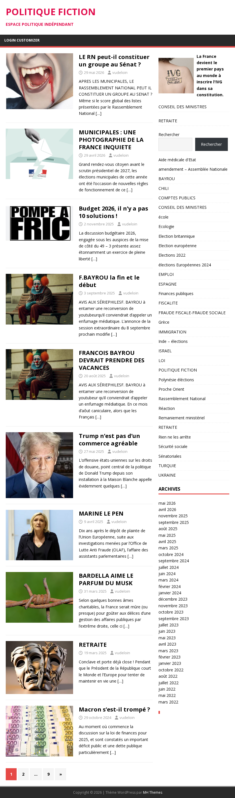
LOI (161, 360)
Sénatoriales (169, 456)
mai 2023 (167, 637)
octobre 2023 (170, 612)
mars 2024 (168, 580)
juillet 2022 (168, 682)
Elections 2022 (171, 255)
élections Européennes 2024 (184, 265)
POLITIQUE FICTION (177, 370)
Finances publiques (175, 293)
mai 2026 (167, 503)
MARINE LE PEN (101, 513)
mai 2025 (167, 535)
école (163, 217)
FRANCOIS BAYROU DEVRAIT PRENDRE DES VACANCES (111, 360)
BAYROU (166, 178)
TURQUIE (167, 465)
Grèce (163, 322)
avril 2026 (167, 509)
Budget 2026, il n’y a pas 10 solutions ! (113, 212)
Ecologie (166, 226)
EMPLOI (166, 274)
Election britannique (176, 236)
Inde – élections (173, 341)
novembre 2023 (173, 605)
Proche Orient (171, 389)
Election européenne (177, 245)
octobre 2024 (170, 554)
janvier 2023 (169, 663)
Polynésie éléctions (176, 379)
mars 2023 (168, 650)
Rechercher (168, 134)
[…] (98, 113)
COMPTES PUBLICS (176, 198)
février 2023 (169, 657)
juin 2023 (166, 631)
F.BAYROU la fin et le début (109, 281)
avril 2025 (167, 541)
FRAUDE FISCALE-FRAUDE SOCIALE (192, 312)
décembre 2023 (172, 599)
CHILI (163, 188)
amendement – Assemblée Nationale (193, 169)
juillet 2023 (168, 625)
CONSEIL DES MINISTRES (182, 106)
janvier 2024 (169, 592)
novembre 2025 (173, 515)
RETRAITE (93, 644)
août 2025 (167, 528)
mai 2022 (167, 695)
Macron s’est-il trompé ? (114, 709)
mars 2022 (168, 702)
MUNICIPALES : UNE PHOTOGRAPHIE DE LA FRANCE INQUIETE (111, 139)
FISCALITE (168, 303)
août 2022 (167, 676)
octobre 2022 (170, 670)
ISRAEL (165, 350)
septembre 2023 (173, 618)
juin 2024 (166, 573)
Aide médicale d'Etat (177, 159)
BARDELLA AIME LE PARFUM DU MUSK (106, 579)
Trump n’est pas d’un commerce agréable (109, 439)
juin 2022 (166, 689)
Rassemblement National (181, 398)
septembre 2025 (173, 522)
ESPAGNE (167, 284)
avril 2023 (167, 644)
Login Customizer (22, 40)
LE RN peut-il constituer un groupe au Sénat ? (114, 60)
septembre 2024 (173, 560)
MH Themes (152, 792)
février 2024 (169, 586)
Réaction (166, 408)
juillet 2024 (168, 567)
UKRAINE (167, 475)
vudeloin (120, 72)
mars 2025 (168, 548)
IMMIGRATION (172, 332)
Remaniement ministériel (181, 417)
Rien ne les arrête (174, 437)
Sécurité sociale (172, 446)
